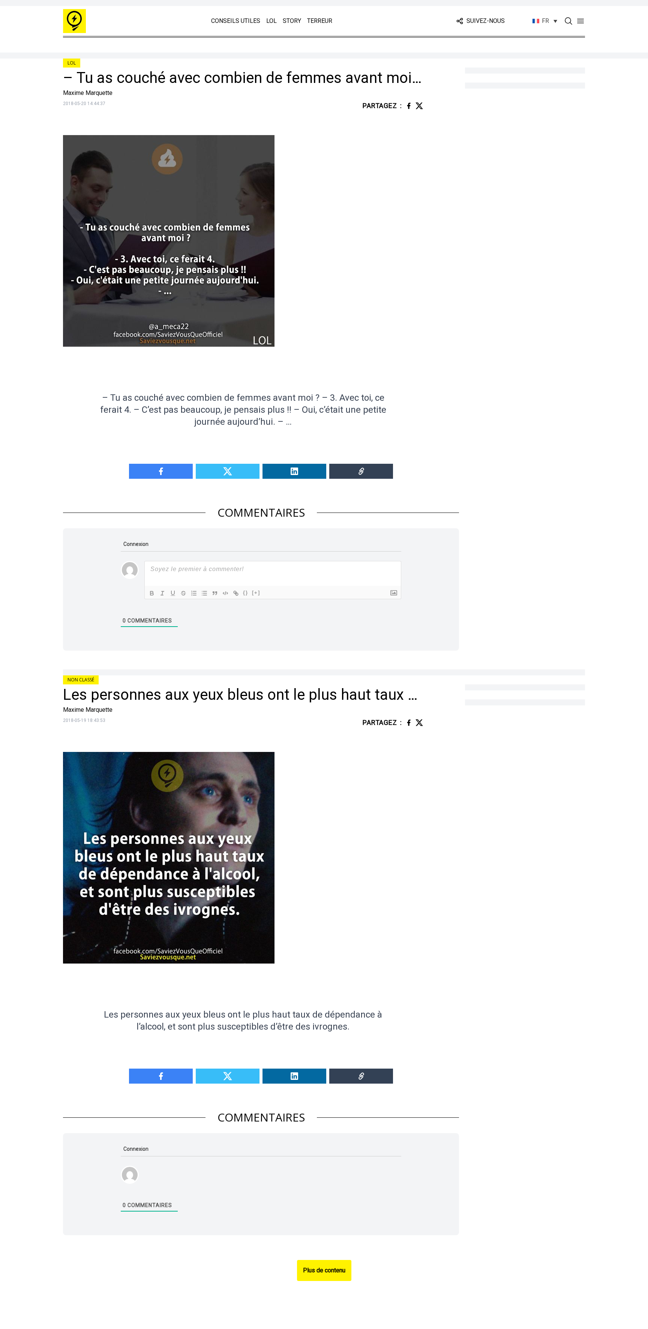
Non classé (81, 680)
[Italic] (162, 593)
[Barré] (183, 593)
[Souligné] (173, 593)
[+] (256, 592)
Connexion (135, 544)
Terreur (319, 20)
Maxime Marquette (87, 92)
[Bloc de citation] (215, 593)
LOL (271, 20)
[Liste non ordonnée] (204, 593)
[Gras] (152, 593)
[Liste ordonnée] (194, 593)
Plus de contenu (324, 1270)
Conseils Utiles (235, 20)
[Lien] (236, 593)
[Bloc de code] (225, 593)
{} (245, 592)
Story (292, 20)
